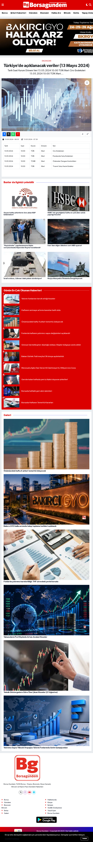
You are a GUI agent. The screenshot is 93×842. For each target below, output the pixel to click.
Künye (50, 802)
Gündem (33, 13)
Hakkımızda (52, 800)
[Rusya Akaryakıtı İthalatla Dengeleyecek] (68, 264)
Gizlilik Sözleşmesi (55, 808)
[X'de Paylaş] (9, 134)
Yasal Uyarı (52, 810)
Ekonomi (44, 13)
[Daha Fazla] (18, 134)
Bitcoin (67, 13)
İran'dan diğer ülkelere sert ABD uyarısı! (65, 245)
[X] (21, 792)
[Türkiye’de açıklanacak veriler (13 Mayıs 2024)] (47, 104)
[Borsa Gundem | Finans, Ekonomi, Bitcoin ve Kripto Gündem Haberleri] (45, 5)
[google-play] (46, 820)
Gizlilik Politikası (12, 839)
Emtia (76, 13)
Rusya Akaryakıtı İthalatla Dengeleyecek (65, 278)
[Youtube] (29, 792)
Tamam (84, 838)
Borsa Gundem (53, 813)
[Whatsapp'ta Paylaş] (13, 134)
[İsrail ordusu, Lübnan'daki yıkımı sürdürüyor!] (25, 264)
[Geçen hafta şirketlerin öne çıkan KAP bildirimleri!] (25, 199)
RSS (19, 831)
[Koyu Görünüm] (87, 5)
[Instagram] (25, 792)
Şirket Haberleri (18, 13)
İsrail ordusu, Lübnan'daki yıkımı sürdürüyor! (23, 278)
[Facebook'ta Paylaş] (4, 134)
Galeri (6, 813)
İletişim (50, 805)
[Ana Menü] (3, 5)
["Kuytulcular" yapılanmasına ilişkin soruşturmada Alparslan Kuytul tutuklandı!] (25, 231)
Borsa (5, 13)
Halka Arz (56, 13)
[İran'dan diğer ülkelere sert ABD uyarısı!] (68, 231)
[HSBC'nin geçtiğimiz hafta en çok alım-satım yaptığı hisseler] (68, 199)
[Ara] (90, 5)
